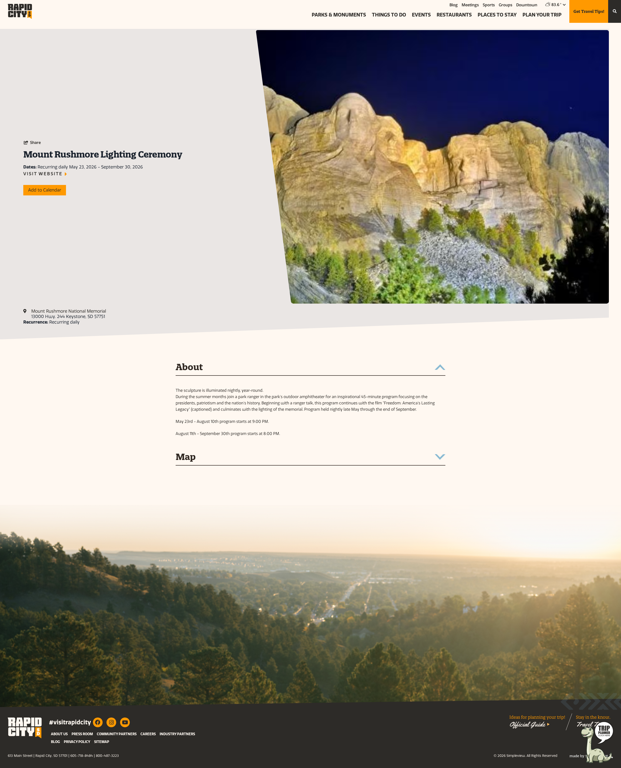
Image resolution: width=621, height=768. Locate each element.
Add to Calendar (44, 190)
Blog (453, 5)
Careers (148, 734)
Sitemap (101, 742)
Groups (505, 5)
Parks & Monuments (339, 15)
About (189, 367)
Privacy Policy (77, 742)
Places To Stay (497, 15)
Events (421, 15)
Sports (489, 5)
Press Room (82, 734)
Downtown (526, 5)
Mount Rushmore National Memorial (68, 311)
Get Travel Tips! (588, 11)
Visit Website (42, 173)
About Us (59, 734)
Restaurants (454, 15)
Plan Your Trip (542, 15)
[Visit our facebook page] (98, 722)
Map (186, 457)
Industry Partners (177, 734)
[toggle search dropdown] (614, 11)
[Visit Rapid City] (20, 11)
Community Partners (117, 734)
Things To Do (389, 15)
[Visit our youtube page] (125, 722)
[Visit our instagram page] (111, 722)
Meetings (470, 5)
